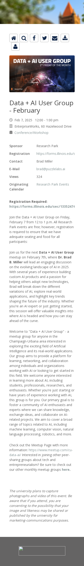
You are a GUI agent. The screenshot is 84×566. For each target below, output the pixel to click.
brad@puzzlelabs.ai (50, 169)
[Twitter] (44, 38)
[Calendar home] (13, 38)
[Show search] (24, 38)
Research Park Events (52, 184)
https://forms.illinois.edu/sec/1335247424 (44, 206)
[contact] (15, 46)
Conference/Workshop (31, 132)
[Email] (54, 38)
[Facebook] (34, 38)
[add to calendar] (65, 38)
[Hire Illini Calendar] (42, 3)
